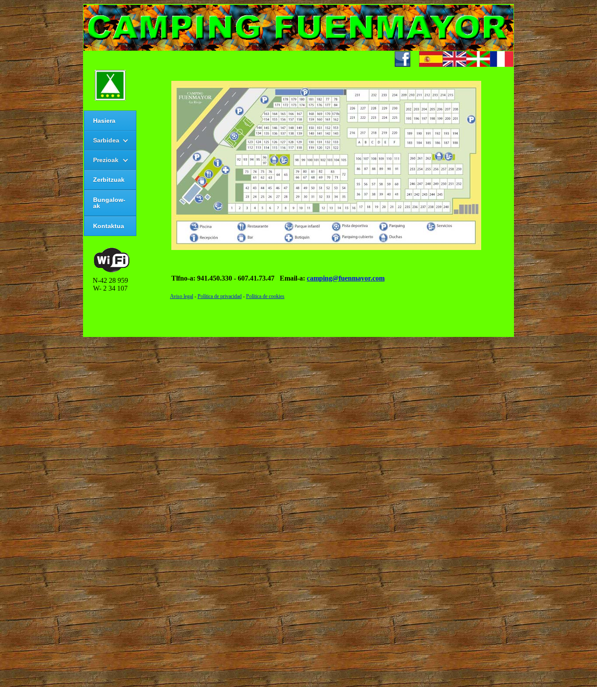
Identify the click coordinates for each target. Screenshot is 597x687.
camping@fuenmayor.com (346, 278)
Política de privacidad (220, 296)
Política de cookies (265, 296)
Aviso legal (181, 296)
